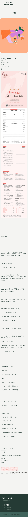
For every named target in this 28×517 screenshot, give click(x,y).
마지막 (16, 477)
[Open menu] (25, 3)
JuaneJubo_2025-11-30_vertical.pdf (11, 455)
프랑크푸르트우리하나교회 (7, 509)
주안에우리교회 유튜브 (6, 500)
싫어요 (12, 448)
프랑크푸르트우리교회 (6, 507)
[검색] (1, 465)
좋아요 (4, 448)
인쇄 (3, 452)
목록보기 (3, 462)
